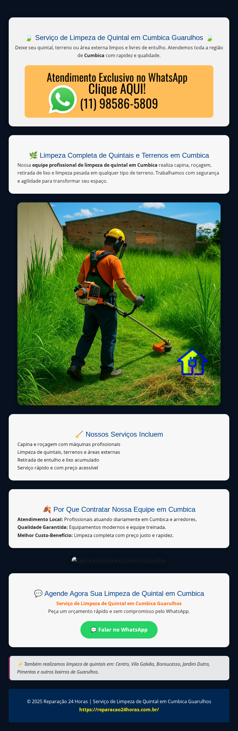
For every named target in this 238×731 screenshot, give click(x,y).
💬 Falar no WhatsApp (119, 629)
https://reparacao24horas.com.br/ (119, 709)
